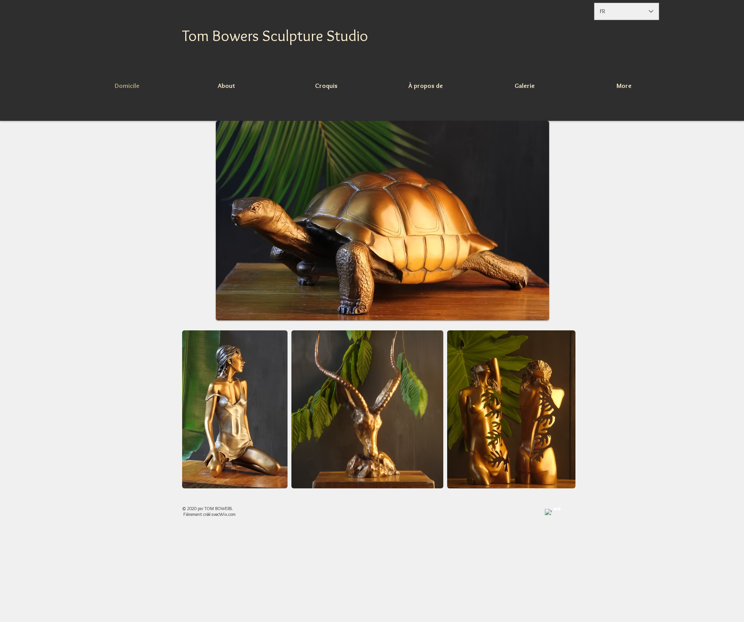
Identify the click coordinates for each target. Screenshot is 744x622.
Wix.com (227, 514)
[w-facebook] (548, 512)
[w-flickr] (557, 508)
